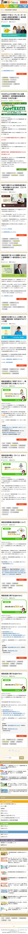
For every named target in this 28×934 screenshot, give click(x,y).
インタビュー (13, 79)
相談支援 (22, 369)
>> (18, 750)
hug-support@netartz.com (14, 931)
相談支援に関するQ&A (12, 650)
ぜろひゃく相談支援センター (19, 306)
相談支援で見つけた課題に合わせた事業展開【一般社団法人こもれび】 (13, 257)
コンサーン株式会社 (14, 243)
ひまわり (7, 83)
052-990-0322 (22, 929)
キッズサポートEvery (7, 245)
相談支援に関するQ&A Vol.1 (11, 673)
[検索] (21, 757)
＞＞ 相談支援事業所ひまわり (7, 70)
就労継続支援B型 (23, 918)
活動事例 (3, 808)
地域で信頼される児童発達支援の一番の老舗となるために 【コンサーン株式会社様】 (13, 187)
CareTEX (22, 175)
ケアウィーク (5, 177)
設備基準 (10, 587)
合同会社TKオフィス (14, 371)
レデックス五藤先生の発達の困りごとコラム (10, 817)
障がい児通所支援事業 (6, 6)
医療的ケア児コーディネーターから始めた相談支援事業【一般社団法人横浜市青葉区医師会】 (13, 17)
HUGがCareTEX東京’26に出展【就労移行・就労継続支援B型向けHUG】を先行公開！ (13, 96)
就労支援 (8, 918)
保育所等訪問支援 (6, 175)
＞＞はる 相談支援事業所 (7, 362)
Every (17, 245)
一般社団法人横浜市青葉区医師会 (9, 81)
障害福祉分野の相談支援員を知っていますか (11, 432)
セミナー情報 (3, 806)
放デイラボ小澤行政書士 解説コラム (8, 804)
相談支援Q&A (19, 663)
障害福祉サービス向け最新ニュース (8, 842)
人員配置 (4, 587)
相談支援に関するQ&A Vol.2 (11, 595)
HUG (4, 173)
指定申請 (12, 510)
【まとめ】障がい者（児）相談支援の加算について (13, 637)
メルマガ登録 (24, 2)
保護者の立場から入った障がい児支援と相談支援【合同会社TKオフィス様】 (13, 319)
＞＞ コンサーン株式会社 (6, 228)
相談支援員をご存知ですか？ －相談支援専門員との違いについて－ (13, 382)
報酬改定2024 (4, 845)
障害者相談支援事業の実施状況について (11, 633)
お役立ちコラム (4, 811)
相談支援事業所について (8, 563)
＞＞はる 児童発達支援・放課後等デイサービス (11, 359)
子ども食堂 (5, 309)
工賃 (9, 920)
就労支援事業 (25, 6)
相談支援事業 (15, 6)
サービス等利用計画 (13, 447)
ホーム (2, 10)
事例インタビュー (4, 813)
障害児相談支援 (6, 445)
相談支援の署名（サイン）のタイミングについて (13, 456)
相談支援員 (5, 447)
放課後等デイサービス (14, 77)
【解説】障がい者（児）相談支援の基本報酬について (14, 635)
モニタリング (21, 447)
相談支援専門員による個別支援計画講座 (9, 820)
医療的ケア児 (16, 83)
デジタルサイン (6, 512)
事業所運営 (4, 920)
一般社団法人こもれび (7, 306)
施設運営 (12, 663)
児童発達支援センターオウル (8, 247)
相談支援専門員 (16, 373)
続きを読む (21, 74)
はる (6, 373)
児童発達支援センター (7, 241)
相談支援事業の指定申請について (13, 522)
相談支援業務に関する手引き (14, 647)
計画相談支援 (15, 443)
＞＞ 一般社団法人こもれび (7, 295)
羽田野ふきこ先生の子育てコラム (8, 815)
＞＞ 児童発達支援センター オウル (8, 232)
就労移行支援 (14, 918)
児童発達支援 (5, 77)
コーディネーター (6, 86)
